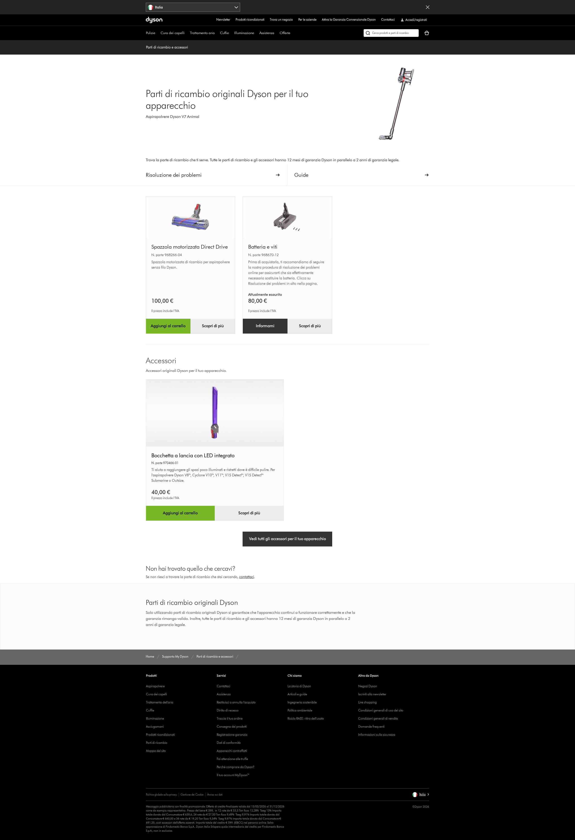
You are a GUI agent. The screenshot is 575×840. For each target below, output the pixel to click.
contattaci (246, 577)
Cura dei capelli (173, 33)
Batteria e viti (262, 246)
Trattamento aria (202, 33)
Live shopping (367, 702)
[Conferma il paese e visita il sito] (427, 7)
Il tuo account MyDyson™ (233, 775)
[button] (420, 794)
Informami (265, 325)
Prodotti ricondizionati (250, 20)
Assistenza (266, 33)
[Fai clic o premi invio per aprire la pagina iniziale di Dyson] (154, 20)
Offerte (285, 33)
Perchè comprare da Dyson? (235, 767)
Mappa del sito (156, 751)
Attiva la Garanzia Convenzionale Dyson (349, 20)
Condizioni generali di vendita (378, 719)
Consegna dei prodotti (232, 727)
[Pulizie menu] (157, 33)
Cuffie (224, 33)
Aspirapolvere (155, 686)
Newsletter (223, 20)
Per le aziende (307, 20)
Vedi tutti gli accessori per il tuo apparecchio (287, 538)
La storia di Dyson (299, 686)
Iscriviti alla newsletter (372, 694)
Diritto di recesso (228, 710)
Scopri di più (213, 325)
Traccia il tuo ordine (230, 719)
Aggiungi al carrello (168, 325)
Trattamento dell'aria (159, 702)
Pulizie (150, 33)
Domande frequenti (371, 727)
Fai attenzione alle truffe (232, 759)
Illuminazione (244, 33)
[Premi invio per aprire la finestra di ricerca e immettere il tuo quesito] (391, 33)
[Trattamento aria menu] (217, 33)
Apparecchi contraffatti (232, 751)
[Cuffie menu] (231, 33)
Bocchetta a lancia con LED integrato (192, 455)
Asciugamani (155, 727)
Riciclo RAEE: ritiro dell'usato (306, 719)
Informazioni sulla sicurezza (376, 735)
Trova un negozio (281, 20)
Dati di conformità (229, 743)
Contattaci (388, 20)
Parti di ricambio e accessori (167, 47)
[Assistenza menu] (276, 33)
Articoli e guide (297, 694)
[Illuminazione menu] (256, 33)
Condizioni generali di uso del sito (380, 710)
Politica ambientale (300, 710)
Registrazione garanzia (232, 735)
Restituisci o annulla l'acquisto (236, 702)
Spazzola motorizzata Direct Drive (189, 246)
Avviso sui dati (215, 794)
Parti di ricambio (156, 743)
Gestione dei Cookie (192, 794)
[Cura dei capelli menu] (187, 33)
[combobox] (193, 7)
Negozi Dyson (367, 686)
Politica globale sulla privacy (161, 794)
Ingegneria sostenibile (302, 702)
